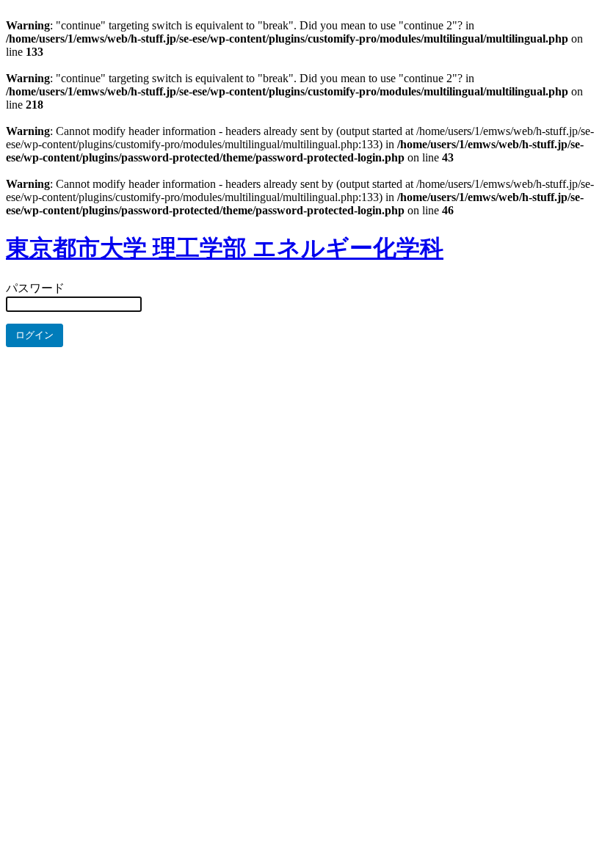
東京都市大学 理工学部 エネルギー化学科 (224, 248)
